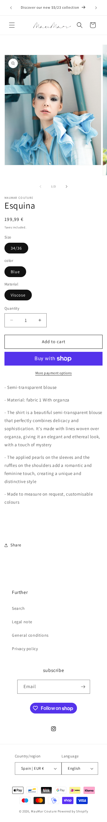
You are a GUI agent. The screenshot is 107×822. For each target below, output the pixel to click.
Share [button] (15, 545)
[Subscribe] (83, 687)
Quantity (11, 308)
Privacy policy (25, 648)
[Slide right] (66, 186)
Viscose (18, 295)
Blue (15, 271)
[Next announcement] (96, 7)
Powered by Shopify (73, 811)
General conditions (30, 635)
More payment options (53, 373)
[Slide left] (40, 186)
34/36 (16, 248)
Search (18, 608)
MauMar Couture (44, 811)
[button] (11, 25)
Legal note (22, 621)
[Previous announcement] (11, 7)
